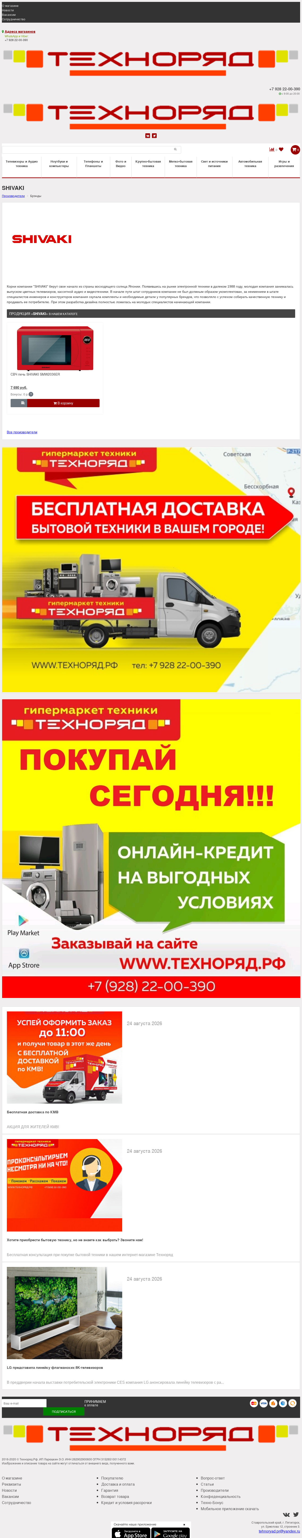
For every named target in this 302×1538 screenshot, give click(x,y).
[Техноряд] (151, 113)
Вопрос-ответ (213, 1478)
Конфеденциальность (221, 1496)
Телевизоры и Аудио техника (22, 163)
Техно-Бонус (212, 1502)
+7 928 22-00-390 (284, 89)
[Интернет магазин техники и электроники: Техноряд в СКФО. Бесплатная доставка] (151, 60)
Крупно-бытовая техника (148, 163)
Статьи (207, 1484)
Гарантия (109, 1490)
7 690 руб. (19, 387)
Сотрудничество (13, 19)
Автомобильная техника (250, 163)
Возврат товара (115, 1496)
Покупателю (112, 1478)
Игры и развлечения (284, 163)
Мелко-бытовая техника (181, 163)
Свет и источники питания (214, 163)
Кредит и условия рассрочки (126, 1502)
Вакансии (9, 14)
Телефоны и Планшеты (93, 163)
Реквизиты (11, 1484)
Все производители (22, 432)
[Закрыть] (183, 1527)
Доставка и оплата (118, 1484)
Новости (8, 10)
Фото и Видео (120, 163)
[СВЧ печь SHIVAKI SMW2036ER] (55, 348)
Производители (215, 1490)
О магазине (10, 5)
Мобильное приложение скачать (230, 1508)
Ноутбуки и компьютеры (59, 163)
